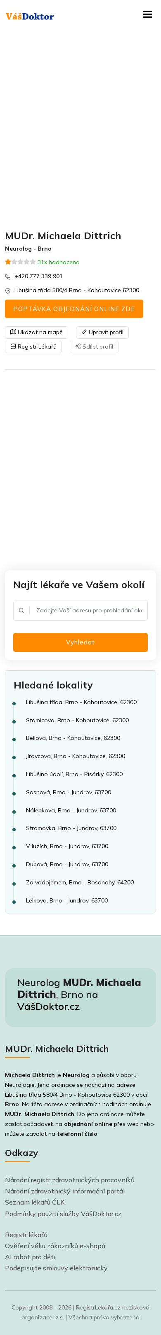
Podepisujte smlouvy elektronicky (56, 1268)
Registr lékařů (26, 1234)
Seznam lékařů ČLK (35, 1202)
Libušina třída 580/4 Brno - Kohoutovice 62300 (76, 290)
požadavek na (68, 1124)
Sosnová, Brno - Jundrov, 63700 (68, 792)
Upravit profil (105, 332)
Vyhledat (80, 642)
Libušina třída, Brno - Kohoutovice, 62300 (81, 702)
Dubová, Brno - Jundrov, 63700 (67, 864)
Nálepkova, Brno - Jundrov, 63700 (71, 810)
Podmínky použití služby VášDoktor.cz (63, 1213)
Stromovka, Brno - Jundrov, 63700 (71, 828)
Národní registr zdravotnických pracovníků (70, 1180)
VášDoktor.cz (48, 1006)
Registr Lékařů (36, 346)
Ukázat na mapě (39, 332)
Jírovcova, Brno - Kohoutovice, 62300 (75, 756)
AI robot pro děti (30, 1257)
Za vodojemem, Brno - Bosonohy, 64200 (80, 882)
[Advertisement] (80, 129)
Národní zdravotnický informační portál (65, 1191)
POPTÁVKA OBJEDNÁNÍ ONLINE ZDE (74, 309)
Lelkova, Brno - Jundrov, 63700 (67, 900)
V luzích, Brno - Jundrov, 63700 (67, 846)
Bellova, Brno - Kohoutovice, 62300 (73, 738)
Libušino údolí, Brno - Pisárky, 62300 (74, 774)
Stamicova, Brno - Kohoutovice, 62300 (77, 720)
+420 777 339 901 (38, 276)
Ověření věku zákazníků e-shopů (55, 1246)
